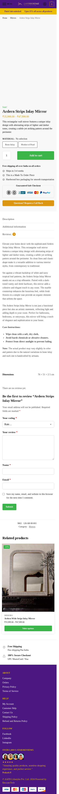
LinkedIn (6, 738)
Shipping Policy (9, 717)
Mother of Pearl (28, 144)
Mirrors (13, 18)
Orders (5, 682)
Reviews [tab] (8, 234)
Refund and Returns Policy (14, 721)
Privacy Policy (9, 687)
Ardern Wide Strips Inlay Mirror (19, 618)
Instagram (7, 742)
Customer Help (9, 708)
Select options (28, 628)
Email (6, 479)
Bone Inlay (10, 144)
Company (6, 678)
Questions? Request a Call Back (28, 203)
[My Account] (45, 4)
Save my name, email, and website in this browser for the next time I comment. (29, 496)
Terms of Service (10, 691)
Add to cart (35, 155)
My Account (8, 704)
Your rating (9, 418)
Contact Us (7, 712)
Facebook (6, 734)
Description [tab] (8, 219)
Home (4, 18)
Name (6, 465)
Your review (10, 432)
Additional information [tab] (14, 226)
